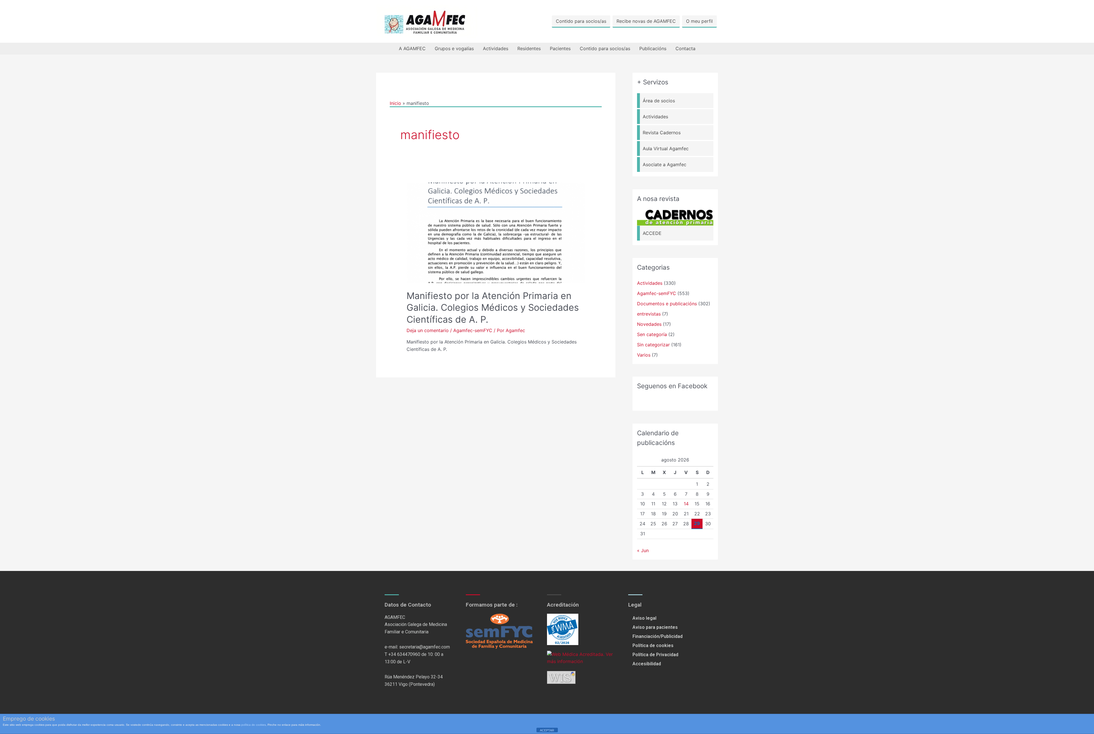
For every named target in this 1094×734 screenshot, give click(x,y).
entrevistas (649, 314)
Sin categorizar (653, 344)
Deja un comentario (428, 330)
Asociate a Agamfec (664, 164)
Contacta (685, 48)
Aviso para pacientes (655, 627)
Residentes (529, 48)
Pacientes (560, 48)
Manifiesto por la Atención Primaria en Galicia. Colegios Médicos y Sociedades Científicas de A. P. (493, 307)
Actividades (495, 48)
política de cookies (253, 724)
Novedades (649, 324)
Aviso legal (644, 618)
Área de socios (659, 100)
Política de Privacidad (655, 654)
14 (686, 504)
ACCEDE (652, 233)
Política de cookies (652, 645)
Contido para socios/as (581, 21)
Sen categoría (652, 334)
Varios (643, 355)
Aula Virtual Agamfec (666, 148)
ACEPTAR (547, 730)
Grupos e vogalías (454, 48)
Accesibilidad (646, 663)
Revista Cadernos (662, 132)
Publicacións (652, 48)
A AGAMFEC (412, 48)
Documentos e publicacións (667, 303)
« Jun (643, 550)
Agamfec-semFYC (472, 330)
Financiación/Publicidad (657, 636)
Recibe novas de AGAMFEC (646, 21)
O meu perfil (699, 21)
